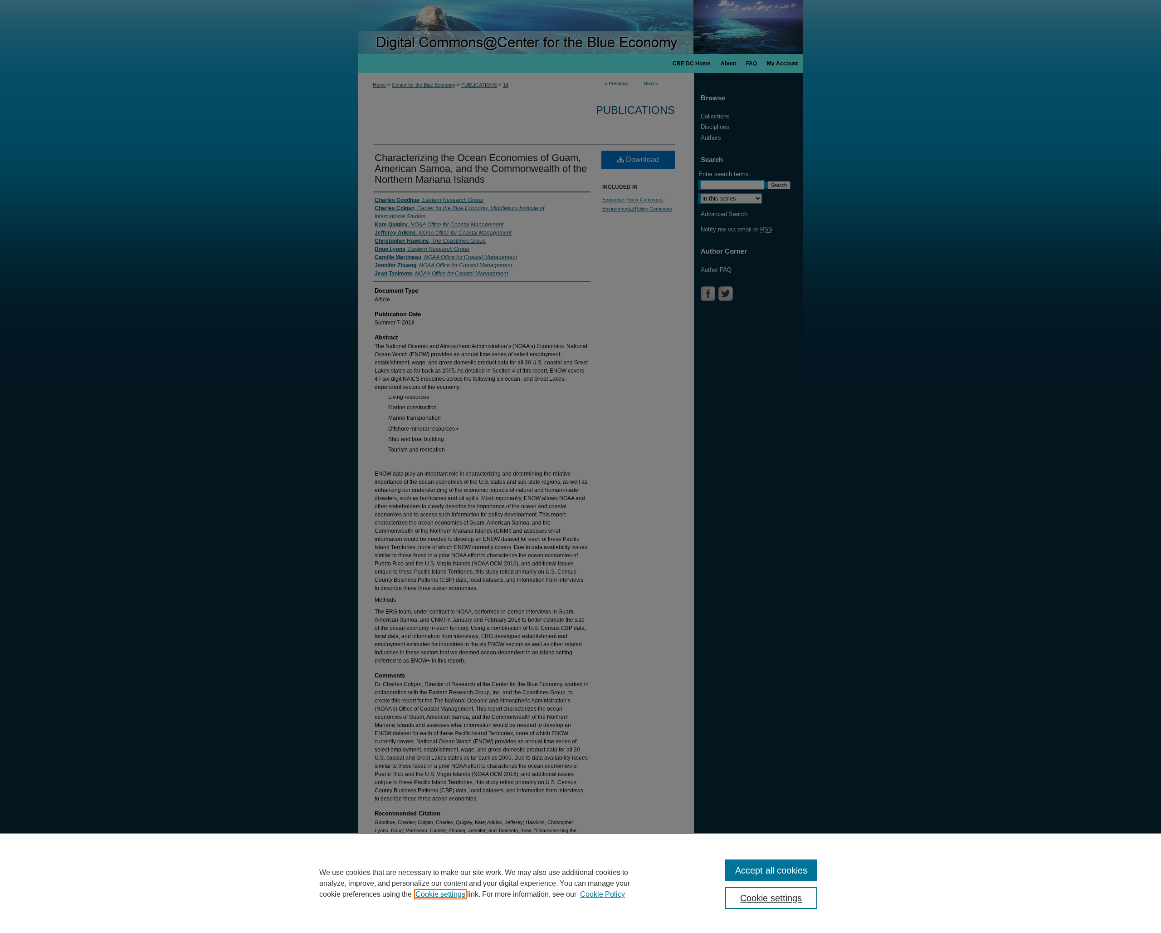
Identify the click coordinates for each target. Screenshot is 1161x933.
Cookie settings (440, 894)
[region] (580, 883)
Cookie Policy (602, 894)
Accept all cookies (771, 870)
